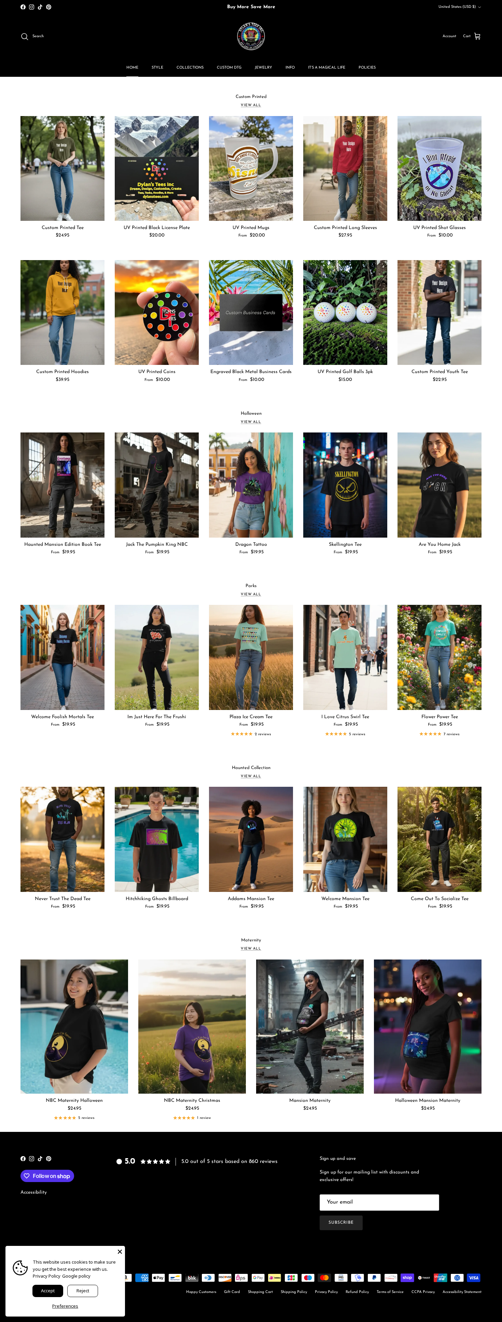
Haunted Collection (251, 768)
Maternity (251, 940)
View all (251, 105)
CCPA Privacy (423, 1292)
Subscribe (341, 1223)
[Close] (119, 1251)
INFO (290, 68)
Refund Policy (357, 1292)
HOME (132, 68)
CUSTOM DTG (229, 68)
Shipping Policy (294, 1292)
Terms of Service (390, 1292)
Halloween (251, 413)
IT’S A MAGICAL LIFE (326, 68)
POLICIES (367, 68)
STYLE (157, 68)
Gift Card (232, 1292)
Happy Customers (201, 1292)
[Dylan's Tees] (251, 36)
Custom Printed (251, 97)
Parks (251, 586)
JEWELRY (263, 68)
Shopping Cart (260, 1292)
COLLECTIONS (190, 68)
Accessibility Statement (462, 1292)
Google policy (76, 1276)
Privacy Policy (326, 1292)
